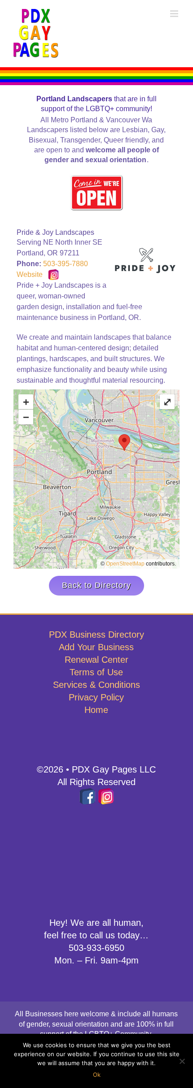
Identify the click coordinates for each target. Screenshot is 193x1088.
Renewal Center (96, 660)
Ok (97, 1074)
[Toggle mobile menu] (175, 13)
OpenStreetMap (125, 564)
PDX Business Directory (96, 634)
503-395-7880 (65, 264)
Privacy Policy (96, 697)
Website (30, 274)
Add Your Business (96, 647)
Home (96, 710)
